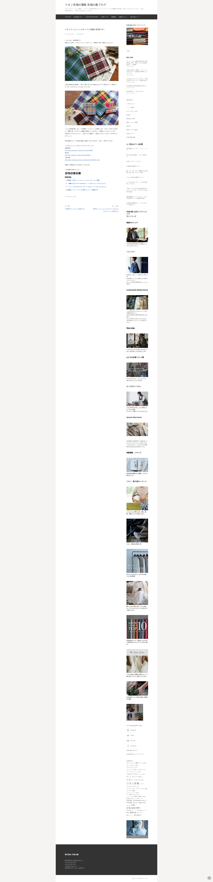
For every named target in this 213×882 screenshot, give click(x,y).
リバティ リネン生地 (141, 788)
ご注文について (130, 103)
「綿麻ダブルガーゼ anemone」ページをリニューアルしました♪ (86, 183)
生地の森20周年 (133, 808)
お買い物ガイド (134, 17)
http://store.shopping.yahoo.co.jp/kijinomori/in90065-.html (82, 160)
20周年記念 (129, 761)
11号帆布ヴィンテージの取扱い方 (75, 208)
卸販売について (123, 17)
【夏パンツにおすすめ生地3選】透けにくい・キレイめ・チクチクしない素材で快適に (136, 190)
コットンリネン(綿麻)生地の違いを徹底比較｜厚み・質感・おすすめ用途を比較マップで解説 (136, 63)
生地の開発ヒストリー (142, 810)
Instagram (133, 730)
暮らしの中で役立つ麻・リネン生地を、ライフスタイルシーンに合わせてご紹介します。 (136, 608)
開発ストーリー (129, 815)
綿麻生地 (133, 812)
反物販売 (113, 17)
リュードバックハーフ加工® (132, 792)
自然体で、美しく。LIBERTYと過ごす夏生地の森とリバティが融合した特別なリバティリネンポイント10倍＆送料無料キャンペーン (137, 278)
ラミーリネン (137, 777)
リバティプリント (132, 786)
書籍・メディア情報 (132, 122)
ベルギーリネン (132, 774)
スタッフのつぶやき (132, 111)
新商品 (140, 802)
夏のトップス (140, 798)
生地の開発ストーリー (131, 810)
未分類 (128, 126)
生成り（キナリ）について (133, 161)
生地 (133, 805)
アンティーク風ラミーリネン (136, 763)
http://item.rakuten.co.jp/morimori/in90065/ (77, 155)
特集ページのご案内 (132, 129)
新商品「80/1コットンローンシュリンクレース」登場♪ (83, 180)
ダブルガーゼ (142, 769)
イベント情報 (130, 107)
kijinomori (80, 34)
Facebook (133, 746)
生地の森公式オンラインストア (135, 754)
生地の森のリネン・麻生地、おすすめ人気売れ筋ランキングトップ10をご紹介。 (137, 642)
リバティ (142, 783)
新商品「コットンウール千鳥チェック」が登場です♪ (83, 190)
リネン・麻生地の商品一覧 (133, 544)
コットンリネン (131, 769)
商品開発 (128, 798)
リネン (129, 780)
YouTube (132, 740)
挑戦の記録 (135, 802)
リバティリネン (130, 788)
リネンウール (138, 780)
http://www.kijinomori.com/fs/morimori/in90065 (79, 150)
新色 (144, 802)
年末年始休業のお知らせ (139, 800)
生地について (130, 133)
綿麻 (127, 812)
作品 (135, 796)
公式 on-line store (92, 17)
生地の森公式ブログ (132, 750)
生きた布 (128, 805)
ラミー (128, 777)
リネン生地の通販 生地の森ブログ (85, 4)
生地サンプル (104, 17)
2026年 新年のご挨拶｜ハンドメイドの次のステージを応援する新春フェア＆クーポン (136, 71)
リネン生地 (132, 783)
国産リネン (133, 798)
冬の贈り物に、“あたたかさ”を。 (135, 91)
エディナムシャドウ (132, 767)
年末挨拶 (129, 802)
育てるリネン (140, 812)
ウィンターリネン (132, 765)
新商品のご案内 (71, 196)
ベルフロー (142, 774)
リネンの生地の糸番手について (135, 177)
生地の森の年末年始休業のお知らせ (136, 85)
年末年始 (129, 800)
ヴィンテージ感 (129, 796)
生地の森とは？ (78, 17)
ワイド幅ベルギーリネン (133, 794)
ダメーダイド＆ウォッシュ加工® (133, 771)
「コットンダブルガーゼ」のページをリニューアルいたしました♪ (87, 186)
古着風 (143, 796)
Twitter (132, 735)
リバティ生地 (130, 790)
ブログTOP (68, 17)
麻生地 (139, 815)
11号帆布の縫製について (133, 166)
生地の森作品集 (130, 137)
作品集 (128, 115)
